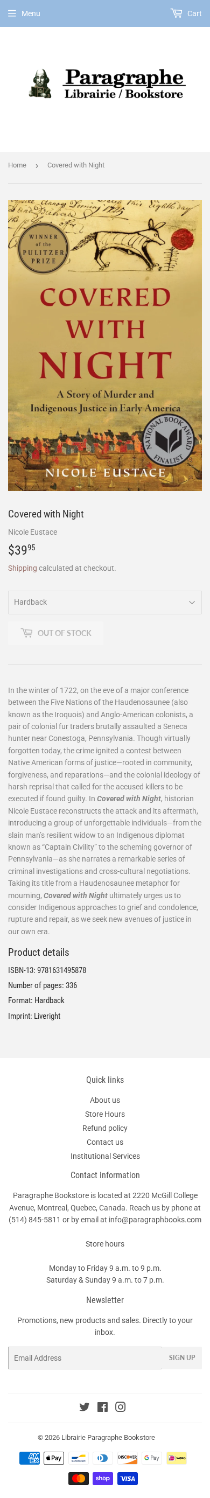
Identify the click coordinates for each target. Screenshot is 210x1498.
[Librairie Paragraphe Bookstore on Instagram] (120, 1408)
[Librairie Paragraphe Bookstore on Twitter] (84, 1408)
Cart (194, 13)
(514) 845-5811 (35, 1219)
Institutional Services (105, 1156)
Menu (31, 13)
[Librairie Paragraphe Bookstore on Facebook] (102, 1408)
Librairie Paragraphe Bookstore (108, 1437)
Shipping (22, 568)
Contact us (105, 1142)
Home (17, 165)
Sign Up (182, 1358)
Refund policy (105, 1128)
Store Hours (105, 1114)
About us (105, 1100)
